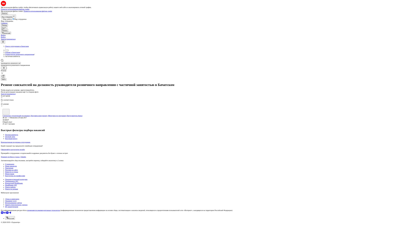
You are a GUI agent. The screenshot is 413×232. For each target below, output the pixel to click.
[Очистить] (4, 68)
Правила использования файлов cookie (38, 11)
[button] (3, 35)
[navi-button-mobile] (3, 42)
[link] (4, 30)
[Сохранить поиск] (3, 76)
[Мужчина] (6, 112)
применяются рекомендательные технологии (43, 210)
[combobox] (11, 63)
